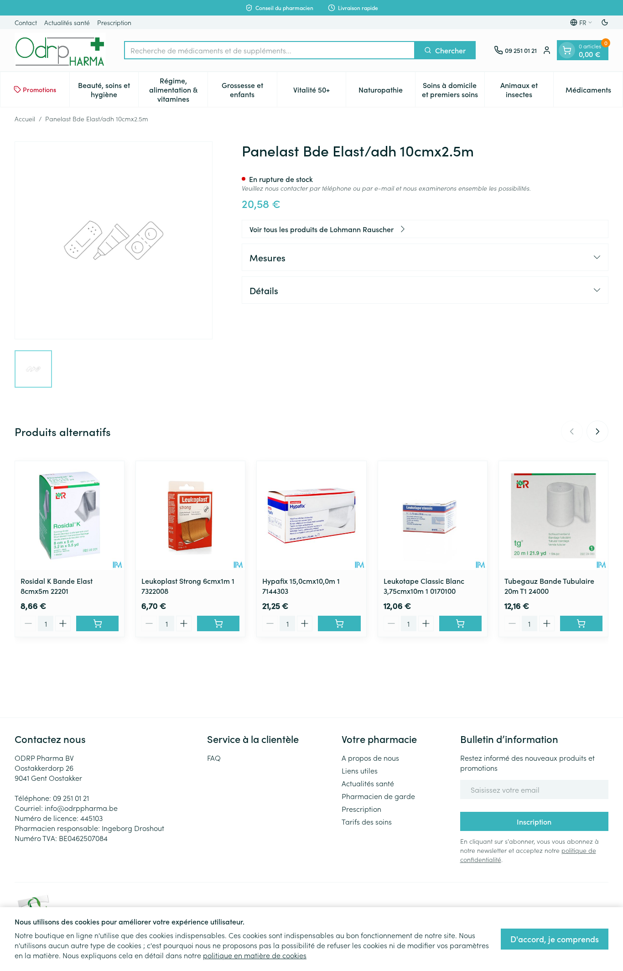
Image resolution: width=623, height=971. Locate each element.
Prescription (114, 22)
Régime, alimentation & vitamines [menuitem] (178, 89)
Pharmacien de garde (378, 796)
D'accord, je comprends (554, 939)
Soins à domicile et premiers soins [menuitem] (453, 89)
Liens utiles (360, 770)
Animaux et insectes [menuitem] (526, 89)
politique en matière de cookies (254, 955)
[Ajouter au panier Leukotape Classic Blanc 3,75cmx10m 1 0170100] (460, 623)
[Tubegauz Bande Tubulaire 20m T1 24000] (553, 515)
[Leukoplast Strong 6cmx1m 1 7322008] (190, 515)
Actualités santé (67, 22)
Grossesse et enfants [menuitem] (249, 89)
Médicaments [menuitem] (594, 91)
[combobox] (269, 50)
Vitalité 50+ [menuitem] (319, 91)
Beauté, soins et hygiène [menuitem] (108, 89)
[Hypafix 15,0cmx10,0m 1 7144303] (311, 515)
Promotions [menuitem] (39, 89)
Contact (26, 22)
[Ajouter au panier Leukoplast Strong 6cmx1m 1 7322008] (218, 623)
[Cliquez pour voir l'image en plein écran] (113, 240)
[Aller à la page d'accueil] (60, 50)
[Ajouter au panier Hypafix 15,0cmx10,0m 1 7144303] (339, 623)
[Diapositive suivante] (597, 431)
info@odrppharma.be (81, 808)
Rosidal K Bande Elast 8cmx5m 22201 (57, 586)
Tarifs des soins (367, 821)
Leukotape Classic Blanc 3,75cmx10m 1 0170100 (424, 586)
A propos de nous (370, 758)
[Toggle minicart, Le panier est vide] (567, 50)
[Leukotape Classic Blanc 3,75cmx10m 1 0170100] (432, 515)
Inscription (534, 821)
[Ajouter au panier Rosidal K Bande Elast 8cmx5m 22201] (97, 623)
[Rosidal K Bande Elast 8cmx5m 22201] (69, 515)
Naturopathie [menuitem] (386, 91)
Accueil (25, 118)
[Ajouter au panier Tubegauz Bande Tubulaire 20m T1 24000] (581, 623)
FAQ (214, 758)
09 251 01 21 (71, 798)
